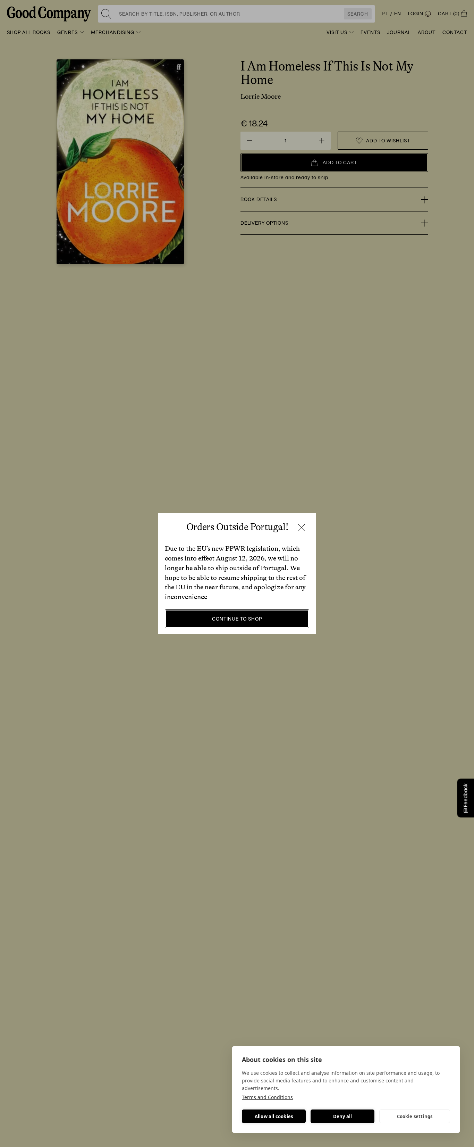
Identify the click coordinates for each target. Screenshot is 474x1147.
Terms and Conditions (267, 1097)
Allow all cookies (274, 1116)
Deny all (342, 1116)
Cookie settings (415, 1116)
